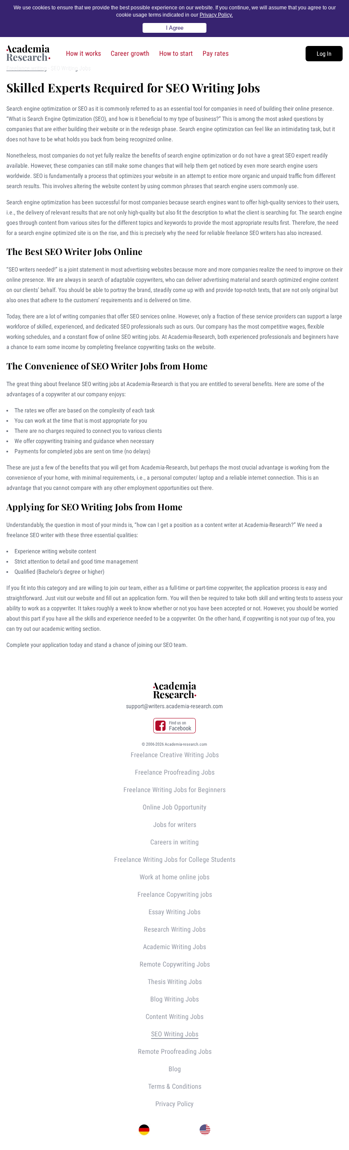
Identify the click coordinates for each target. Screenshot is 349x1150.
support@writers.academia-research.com (174, 706)
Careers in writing (174, 842)
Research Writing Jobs (175, 929)
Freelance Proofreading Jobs (175, 772)
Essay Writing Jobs (174, 912)
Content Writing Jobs (174, 1017)
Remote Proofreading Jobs (175, 1051)
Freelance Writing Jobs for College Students (174, 859)
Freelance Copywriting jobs (174, 894)
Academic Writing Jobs (174, 947)
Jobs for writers (174, 825)
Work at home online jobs (174, 877)
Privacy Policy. (216, 15)
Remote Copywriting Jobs (175, 964)
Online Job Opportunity (174, 807)
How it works (83, 53)
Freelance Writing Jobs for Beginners (174, 790)
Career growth (130, 53)
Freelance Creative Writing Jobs (175, 755)
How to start (176, 53)
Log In (324, 53)
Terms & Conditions (174, 1086)
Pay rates (216, 53)
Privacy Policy (174, 1104)
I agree (174, 28)
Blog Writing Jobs (174, 999)
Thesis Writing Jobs (175, 982)
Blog (175, 1069)
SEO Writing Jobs (174, 1034)
